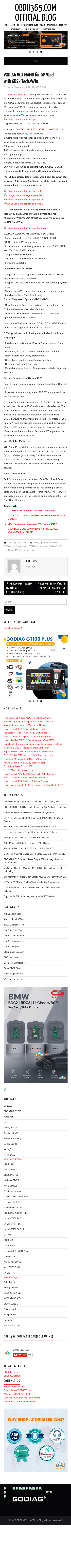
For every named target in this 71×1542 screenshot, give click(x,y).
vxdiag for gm (19, 546)
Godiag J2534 (10, 1144)
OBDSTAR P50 (11, 1175)
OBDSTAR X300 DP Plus (16, 1213)
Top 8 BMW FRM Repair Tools (18, 770)
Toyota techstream (12, 1191)
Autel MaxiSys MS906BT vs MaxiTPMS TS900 (26, 843)
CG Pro (7, 1235)
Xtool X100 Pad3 (12, 1267)
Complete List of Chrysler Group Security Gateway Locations (33, 744)
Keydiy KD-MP (11, 1133)
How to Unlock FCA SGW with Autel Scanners (26, 778)
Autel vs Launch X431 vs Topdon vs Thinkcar (25, 725)
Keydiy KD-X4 (10, 1128)
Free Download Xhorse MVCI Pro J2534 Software (27, 718)
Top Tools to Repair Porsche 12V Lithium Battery (27, 733)
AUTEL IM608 (10, 1169)
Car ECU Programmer (14, 936)
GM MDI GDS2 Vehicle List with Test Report (32, 510)
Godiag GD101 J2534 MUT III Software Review (26, 838)
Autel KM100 (10, 1282)
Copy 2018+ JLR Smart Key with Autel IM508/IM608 (29, 896)
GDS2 (36, 543)
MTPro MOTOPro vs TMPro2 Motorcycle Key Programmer (32, 882)
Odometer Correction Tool (16, 963)
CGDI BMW (9, 1246)
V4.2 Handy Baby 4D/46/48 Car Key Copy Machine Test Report (51, 588)
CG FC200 (16, 1159)
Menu (35, 61)
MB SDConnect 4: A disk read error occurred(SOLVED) (19, 588)
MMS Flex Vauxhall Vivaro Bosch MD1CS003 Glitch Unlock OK (34, 854)
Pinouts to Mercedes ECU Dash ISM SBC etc (26, 759)
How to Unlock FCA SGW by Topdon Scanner (25, 763)
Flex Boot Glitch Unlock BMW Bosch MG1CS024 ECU (30, 848)
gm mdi (44, 543)
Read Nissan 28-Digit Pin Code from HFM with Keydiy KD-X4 (33, 802)
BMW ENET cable (12, 1325)
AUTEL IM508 (10, 1186)
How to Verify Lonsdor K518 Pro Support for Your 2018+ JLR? (33, 785)
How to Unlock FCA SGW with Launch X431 (25, 729)
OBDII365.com (11, 1372)
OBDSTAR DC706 (12, 1111)
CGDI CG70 (9, 1164)
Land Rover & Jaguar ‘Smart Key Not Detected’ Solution (30, 832)
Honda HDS (9, 1256)
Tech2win (53, 543)
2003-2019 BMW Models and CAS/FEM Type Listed (28, 755)
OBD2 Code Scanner (14, 952)
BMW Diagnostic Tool (14, 925)
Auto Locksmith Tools (14, 919)
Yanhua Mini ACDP (13, 1207)
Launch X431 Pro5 (12, 1218)
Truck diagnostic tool (14, 974)
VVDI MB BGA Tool (13, 1298)
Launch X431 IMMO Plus (16, 1197)
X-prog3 (7, 1149)
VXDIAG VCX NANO (38, 546)
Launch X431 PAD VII (14, 1229)
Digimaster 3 (10, 1309)
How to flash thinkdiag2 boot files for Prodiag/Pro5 (28, 736)
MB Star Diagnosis (13, 946)
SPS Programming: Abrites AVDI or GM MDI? (32, 524)
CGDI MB (8, 1240)
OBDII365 (41, 87)
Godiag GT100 (11, 1287)
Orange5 (8, 1320)
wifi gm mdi (28, 550)
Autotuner (8, 1117)
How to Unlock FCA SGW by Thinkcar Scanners (27, 781)
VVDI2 (7, 1273)
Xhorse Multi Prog (12, 1262)
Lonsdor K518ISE (12, 1202)
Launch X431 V (11, 1304)
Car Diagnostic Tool (17, 543)
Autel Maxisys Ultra (13, 1277)
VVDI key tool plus (13, 1224)
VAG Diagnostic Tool (13, 979)
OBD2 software (11, 957)
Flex (6, 1122)
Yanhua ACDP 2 (11, 1180)
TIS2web (8, 546)
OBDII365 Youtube (12, 1376)
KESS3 (7, 1159)
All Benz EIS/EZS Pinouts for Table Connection (26, 748)
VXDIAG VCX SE (12, 1293)
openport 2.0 (10, 1315)
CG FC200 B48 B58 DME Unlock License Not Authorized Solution (35, 807)
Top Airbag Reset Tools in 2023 (18, 766)
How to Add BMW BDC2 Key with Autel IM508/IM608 (29, 740)
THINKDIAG (9, 1155)
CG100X (8, 1106)
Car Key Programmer (14, 941)
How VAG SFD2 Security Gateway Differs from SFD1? (30, 827)
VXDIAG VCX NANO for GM (18, 94)
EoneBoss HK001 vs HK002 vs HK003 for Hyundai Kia (30, 812)
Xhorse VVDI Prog (12, 1138)
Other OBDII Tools (12, 968)
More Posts (32, 567)
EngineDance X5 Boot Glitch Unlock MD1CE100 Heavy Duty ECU (35, 877)
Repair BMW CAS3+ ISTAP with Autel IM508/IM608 (28, 751)
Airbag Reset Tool (12, 914)
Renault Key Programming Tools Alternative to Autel (28, 721)
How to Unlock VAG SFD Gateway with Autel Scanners (30, 774)
